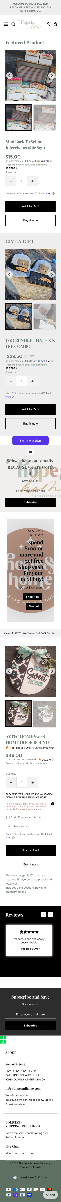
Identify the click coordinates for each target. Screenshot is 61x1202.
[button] (13, 24)
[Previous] (9, 75)
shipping (20, 164)
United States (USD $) (31, 1177)
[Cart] (54, 24)
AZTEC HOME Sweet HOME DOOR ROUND (34, 633)
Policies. (20, 1137)
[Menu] (7, 24)
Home (7, 633)
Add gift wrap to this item (26, 817)
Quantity (10, 172)
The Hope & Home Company (34, 1163)
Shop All (34, 606)
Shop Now (32, 597)
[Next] (51, 75)
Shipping (36, 1133)
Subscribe (30, 502)
